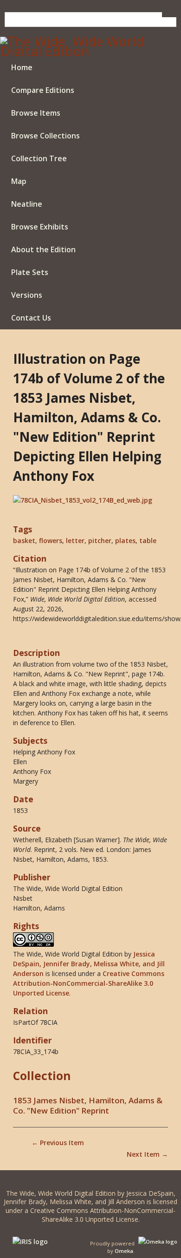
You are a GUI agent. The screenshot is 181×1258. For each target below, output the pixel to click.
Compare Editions (42, 90)
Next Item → (147, 1154)
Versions (26, 295)
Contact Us (31, 318)
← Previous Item (58, 1142)
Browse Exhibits (39, 227)
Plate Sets (29, 272)
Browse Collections (45, 136)
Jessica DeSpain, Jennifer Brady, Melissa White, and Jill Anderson (89, 964)
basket (24, 540)
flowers (50, 540)
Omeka (124, 1250)
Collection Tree (39, 158)
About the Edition (43, 249)
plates (125, 540)
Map (18, 181)
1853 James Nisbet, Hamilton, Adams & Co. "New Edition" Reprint (87, 1105)
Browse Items (35, 113)
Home (21, 67)
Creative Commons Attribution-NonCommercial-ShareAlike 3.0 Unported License (88, 983)
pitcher (99, 540)
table (147, 540)
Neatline (26, 204)
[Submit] (169, 14)
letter (75, 540)
